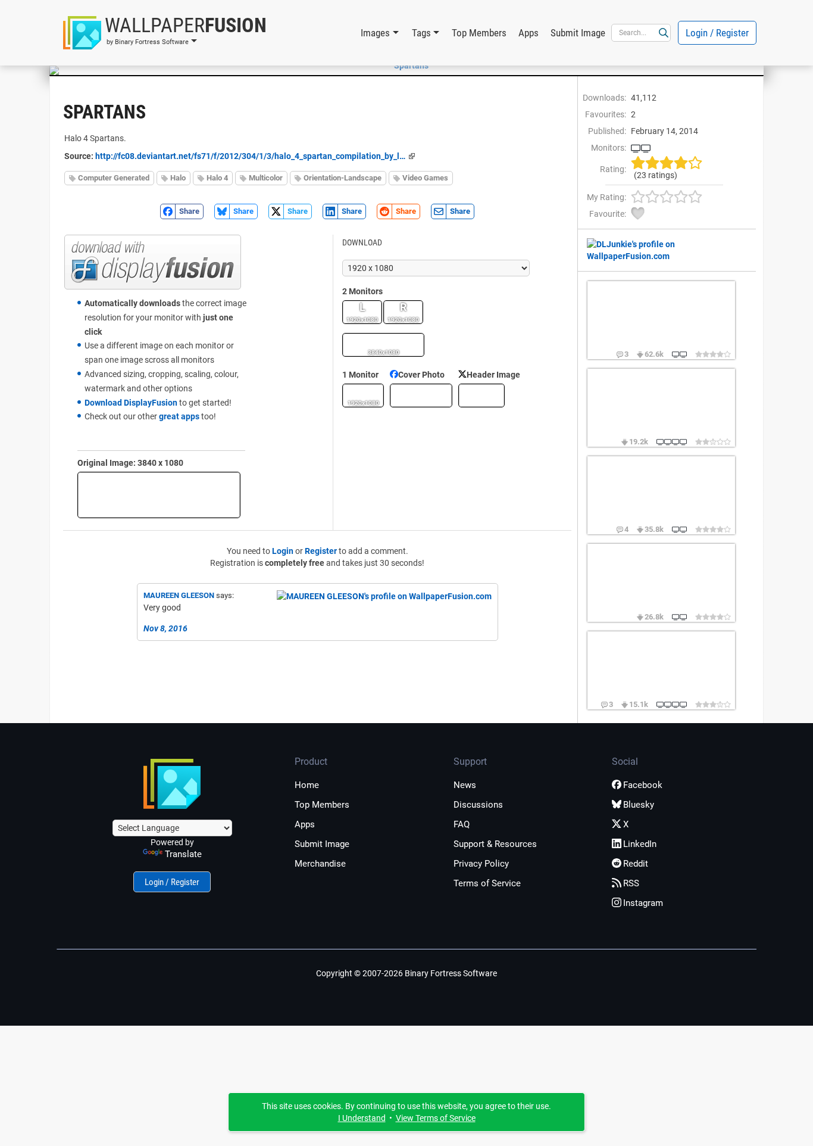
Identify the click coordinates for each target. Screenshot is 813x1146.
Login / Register (717, 33)
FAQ (462, 824)
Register (321, 551)
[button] (165, 32)
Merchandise (320, 863)
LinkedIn (639, 844)
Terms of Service (487, 883)
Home (307, 785)
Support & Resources (495, 844)
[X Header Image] (481, 395)
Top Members (479, 33)
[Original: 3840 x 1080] (158, 495)
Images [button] (375, 33)
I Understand (362, 1118)
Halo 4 (217, 177)
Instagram (643, 903)
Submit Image (578, 33)
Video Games (425, 177)
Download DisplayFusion (131, 402)
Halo (178, 177)
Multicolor (266, 177)
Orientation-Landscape (343, 177)
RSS (631, 883)
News (465, 785)
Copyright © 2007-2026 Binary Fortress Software (406, 973)
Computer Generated (113, 177)
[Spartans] (406, 65)
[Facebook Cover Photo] (421, 395)
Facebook (642, 785)
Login (282, 551)
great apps (179, 416)
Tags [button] (421, 33)
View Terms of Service (436, 1118)
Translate (183, 854)
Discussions (478, 804)
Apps (528, 33)
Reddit (635, 863)
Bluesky (638, 804)
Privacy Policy (481, 863)
